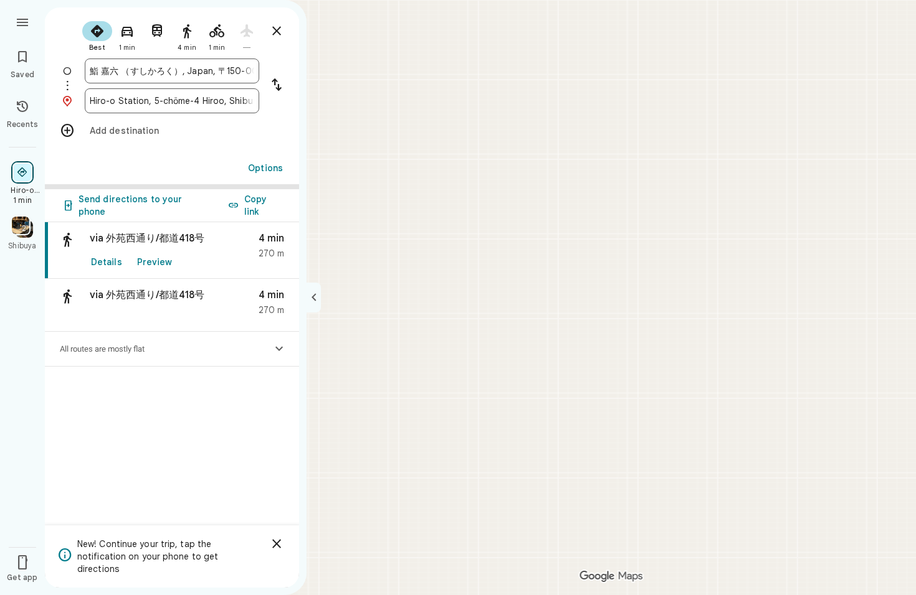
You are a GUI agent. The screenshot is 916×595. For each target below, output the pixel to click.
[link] (172, 250)
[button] (172, 305)
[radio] (97, 35)
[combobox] (172, 71)
